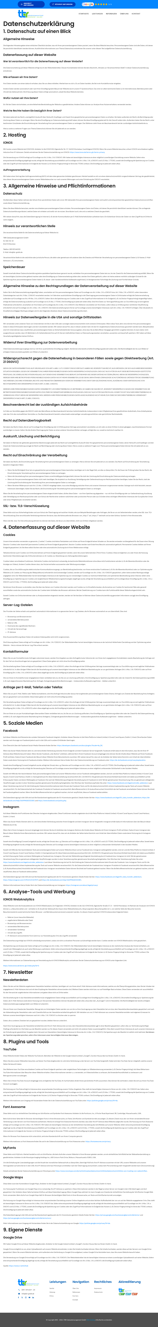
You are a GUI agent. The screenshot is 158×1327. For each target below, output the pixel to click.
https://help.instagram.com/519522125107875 (20, 880)
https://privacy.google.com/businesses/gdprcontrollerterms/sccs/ (27, 1218)
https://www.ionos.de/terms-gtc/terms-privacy (87, 152)
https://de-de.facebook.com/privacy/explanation (127, 760)
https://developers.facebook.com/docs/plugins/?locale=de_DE (79, 745)
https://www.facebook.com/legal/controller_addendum (127, 783)
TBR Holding (90, 1320)
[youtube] (29, 1297)
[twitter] (22, 1297)
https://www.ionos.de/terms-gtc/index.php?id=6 (21, 966)
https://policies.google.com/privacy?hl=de (102, 1100)
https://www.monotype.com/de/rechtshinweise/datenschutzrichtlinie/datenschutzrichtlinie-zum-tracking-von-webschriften (101, 1171)
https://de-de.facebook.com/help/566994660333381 (61, 880)
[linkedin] (33, 1297)
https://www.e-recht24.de (18, 1266)
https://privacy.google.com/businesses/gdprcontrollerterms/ (117, 1215)
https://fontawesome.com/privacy (98, 1141)
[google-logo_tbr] (31, 10)
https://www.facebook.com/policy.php (52, 800)
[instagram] (26, 1297)
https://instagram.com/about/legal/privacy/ (82, 885)
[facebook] (18, 1297)
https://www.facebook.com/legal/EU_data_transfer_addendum (118, 797)
